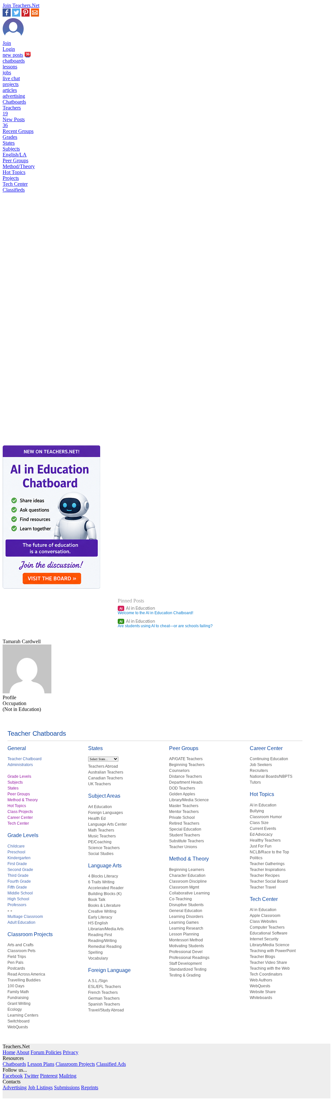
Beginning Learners (186, 869)
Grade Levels (19, 776)
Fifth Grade (17, 887)
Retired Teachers (184, 823)
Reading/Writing (102, 940)
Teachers (12, 110)
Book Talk (96, 899)
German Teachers (104, 998)
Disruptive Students (186, 905)
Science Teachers (104, 848)
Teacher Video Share (268, 962)
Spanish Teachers (104, 1004)
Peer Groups (15, 160)
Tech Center (15, 184)
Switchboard (18, 1021)
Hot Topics (14, 172)
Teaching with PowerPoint (273, 951)
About (22, 1052)
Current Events (263, 828)
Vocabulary (98, 958)
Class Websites (263, 921)
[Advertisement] (30, 421)
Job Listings (40, 1087)
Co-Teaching (180, 899)
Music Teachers (102, 836)
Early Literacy (100, 917)
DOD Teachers (182, 788)
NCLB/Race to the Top (269, 852)
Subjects (11, 149)
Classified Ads (111, 1064)
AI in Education (137, 608)
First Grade (17, 864)
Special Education (185, 829)
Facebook (13, 1076)
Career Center (20, 817)
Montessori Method (186, 940)
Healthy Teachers (265, 840)
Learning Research (186, 928)
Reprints (89, 1087)
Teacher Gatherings (267, 864)
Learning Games (184, 922)
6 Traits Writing (101, 882)
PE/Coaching (100, 842)
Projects (11, 178)
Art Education (100, 806)
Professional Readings (189, 957)
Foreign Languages (105, 812)
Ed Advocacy (261, 834)
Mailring (67, 1076)
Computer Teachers (267, 927)
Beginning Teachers (187, 764)
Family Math (18, 992)
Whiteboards (261, 997)
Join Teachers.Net (21, 5)
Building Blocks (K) (105, 893)
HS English (98, 923)
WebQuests (17, 1027)
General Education (185, 910)
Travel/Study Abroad (106, 1010)
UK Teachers (99, 784)
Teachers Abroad (103, 766)
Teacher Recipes (265, 875)
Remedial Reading (105, 946)
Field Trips (16, 956)
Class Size (259, 822)
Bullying (257, 811)
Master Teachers (183, 806)
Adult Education (21, 922)
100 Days (15, 986)
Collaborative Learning (189, 893)
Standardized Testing (187, 969)
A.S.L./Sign (98, 980)
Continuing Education (269, 759)
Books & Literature (104, 905)
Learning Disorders (186, 916)
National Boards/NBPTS (271, 776)
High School (18, 899)
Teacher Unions (183, 847)
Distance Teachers (185, 776)
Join (7, 43)
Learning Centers (22, 1015)
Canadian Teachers (105, 778)
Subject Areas (104, 796)
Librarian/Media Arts (106, 929)
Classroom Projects (30, 934)
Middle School (20, 893)
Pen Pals (15, 962)
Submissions (67, 1087)
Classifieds (14, 190)
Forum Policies (46, 1052)
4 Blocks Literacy (103, 876)
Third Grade (18, 875)
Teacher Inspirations (268, 869)
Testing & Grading (185, 975)
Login (9, 49)
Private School (182, 817)
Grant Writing (19, 1003)
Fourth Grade (19, 881)
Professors (16, 905)
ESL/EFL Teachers (104, 986)
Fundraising (18, 997)
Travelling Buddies (24, 980)
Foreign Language (109, 970)
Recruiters (259, 770)
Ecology (14, 1009)
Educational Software (268, 933)
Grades (10, 137)
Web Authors (261, 980)
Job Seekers (261, 764)
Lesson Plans (40, 1064)
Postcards (16, 968)
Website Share (263, 992)
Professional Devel (186, 951)
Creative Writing (102, 911)
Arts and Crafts (20, 945)
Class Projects (20, 811)
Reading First (100, 935)
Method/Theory (19, 166)
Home (9, 1052)
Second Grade (20, 869)
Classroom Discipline (188, 881)
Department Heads (186, 782)
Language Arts (105, 865)
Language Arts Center (107, 824)
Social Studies (100, 853)
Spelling (95, 952)
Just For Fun (261, 846)
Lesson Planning (184, 934)
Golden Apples (182, 794)
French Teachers (103, 992)
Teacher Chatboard (24, 759)
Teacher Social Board (269, 881)
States (9, 143)
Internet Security (264, 939)
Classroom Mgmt (184, 887)
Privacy (70, 1052)
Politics (256, 858)
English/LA (15, 154)
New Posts (14, 122)
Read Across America (26, 974)
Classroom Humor (266, 817)
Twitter (31, 1076)
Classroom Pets (21, 951)
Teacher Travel (263, 887)
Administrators (20, 764)
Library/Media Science (189, 800)
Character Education (187, 875)
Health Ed (97, 818)
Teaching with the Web (270, 968)
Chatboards (14, 102)
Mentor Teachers (184, 811)
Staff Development (185, 963)
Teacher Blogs (262, 956)
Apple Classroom (265, 915)
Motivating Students (186, 946)
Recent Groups (18, 131)
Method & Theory (22, 800)
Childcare (16, 846)
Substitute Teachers (186, 841)
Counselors (179, 770)
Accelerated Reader (106, 888)
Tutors (255, 782)
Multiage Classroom (25, 916)
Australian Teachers (105, 772)
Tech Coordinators (266, 974)
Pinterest (49, 1076)
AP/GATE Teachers (186, 759)
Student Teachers (184, 835)
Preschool (16, 852)
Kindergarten (19, 858)
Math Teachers (101, 830)
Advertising (15, 1087)
